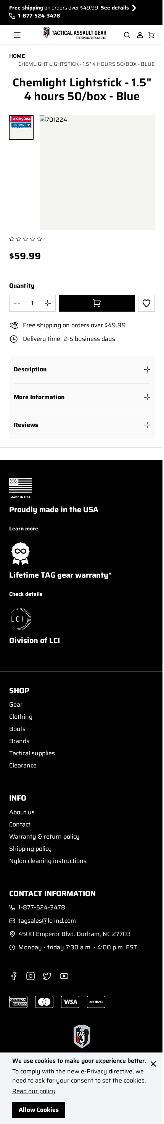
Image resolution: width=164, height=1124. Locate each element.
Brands (19, 741)
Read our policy (34, 1091)
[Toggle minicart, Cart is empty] (151, 35)
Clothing (20, 716)
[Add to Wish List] (146, 303)
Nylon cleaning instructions (48, 861)
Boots (17, 729)
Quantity (21, 285)
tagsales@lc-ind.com (47, 920)
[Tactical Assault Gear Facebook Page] (13, 976)
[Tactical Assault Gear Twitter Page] (47, 976)
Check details (25, 594)
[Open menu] (17, 35)
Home (17, 56)
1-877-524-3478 (39, 16)
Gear (16, 704)
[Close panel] (153, 1064)
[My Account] (140, 35)
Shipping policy (30, 848)
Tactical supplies (32, 753)
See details (115, 8)
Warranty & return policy (44, 836)
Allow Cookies (39, 1109)
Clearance (23, 765)
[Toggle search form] (127, 35)
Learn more (23, 528)
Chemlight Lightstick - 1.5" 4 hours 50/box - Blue (86, 64)
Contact (20, 824)
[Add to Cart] (97, 303)
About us (22, 812)
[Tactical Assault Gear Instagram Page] (30, 976)
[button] (82, 369)
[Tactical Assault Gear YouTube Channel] (64, 976)
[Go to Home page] (73, 33)
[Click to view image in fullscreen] (97, 172)
